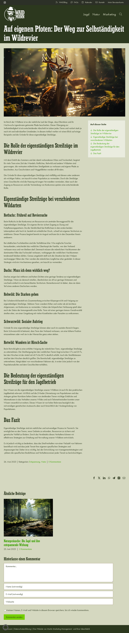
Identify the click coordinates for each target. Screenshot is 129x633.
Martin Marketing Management (59, 629)
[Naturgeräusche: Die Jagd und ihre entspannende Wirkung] (28, 517)
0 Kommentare (55, 461)
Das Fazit (97, 153)
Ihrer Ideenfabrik (83, 629)
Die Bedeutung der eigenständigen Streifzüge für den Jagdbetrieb (104, 146)
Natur (43, 461)
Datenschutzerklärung (22, 629)
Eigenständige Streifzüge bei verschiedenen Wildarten (104, 138)
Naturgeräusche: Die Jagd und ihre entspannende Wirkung (22, 543)
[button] (120, 14)
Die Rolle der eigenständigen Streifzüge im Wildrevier (104, 132)
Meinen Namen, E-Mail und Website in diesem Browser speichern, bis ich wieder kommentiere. (47, 610)
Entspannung (34, 461)
